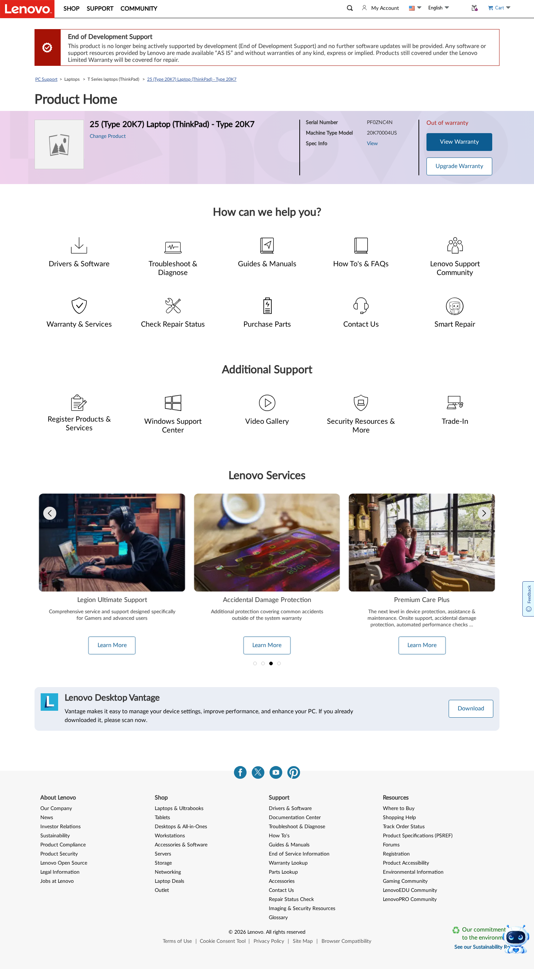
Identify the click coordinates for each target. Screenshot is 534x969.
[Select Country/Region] (415, 8)
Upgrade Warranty (459, 166)
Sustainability (55, 835)
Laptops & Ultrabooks (179, 808)
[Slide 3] (271, 663)
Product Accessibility (406, 863)
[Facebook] (240, 774)
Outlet (162, 890)
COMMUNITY (139, 9)
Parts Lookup (283, 872)
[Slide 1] (255, 663)
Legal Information (60, 872)
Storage (163, 863)
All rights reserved (286, 932)
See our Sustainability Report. (487, 947)
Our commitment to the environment (486, 934)
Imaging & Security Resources (302, 908)
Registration (396, 854)
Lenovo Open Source (63, 863)
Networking (168, 872)
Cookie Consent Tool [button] (223, 941)
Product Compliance (63, 845)
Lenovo (255, 932)
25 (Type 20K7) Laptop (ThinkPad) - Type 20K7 (191, 79)
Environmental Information (413, 872)
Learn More (111, 645)
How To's (279, 835)
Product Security (59, 854)
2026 (240, 932)
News (46, 817)
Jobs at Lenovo (57, 881)
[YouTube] (276, 774)
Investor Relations (60, 826)
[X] (258, 774)
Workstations (170, 835)
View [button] (372, 143)
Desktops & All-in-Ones (181, 826)
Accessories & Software (181, 845)
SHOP (72, 9)
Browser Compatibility (346, 941)
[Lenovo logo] (27, 9)
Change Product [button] (108, 136)
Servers (163, 854)
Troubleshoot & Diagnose (297, 826)
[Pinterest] (293, 774)
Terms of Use (177, 941)
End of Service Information (299, 854)
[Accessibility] (458, 8)
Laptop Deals (169, 881)
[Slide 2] (263, 663)
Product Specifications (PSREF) (418, 835)
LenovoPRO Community (410, 899)
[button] (350, 8)
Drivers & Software (290, 808)
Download (471, 708)
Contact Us (281, 890)
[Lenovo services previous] (49, 513)
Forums (391, 845)
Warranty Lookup (288, 863)
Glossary (278, 917)
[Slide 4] (279, 663)
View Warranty (459, 142)
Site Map (303, 941)
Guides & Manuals (289, 845)
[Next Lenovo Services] (484, 513)
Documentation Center (295, 817)
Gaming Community (405, 881)
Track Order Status (404, 826)
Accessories (282, 881)
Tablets (162, 817)
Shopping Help (399, 817)
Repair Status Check (291, 899)
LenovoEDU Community (410, 890)
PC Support (46, 79)
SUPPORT (100, 9)
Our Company (56, 808)
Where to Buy (398, 808)
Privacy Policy (269, 941)
